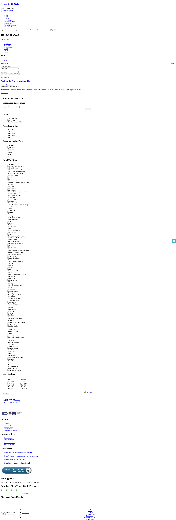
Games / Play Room (14, 258)
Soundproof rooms (13, 342)
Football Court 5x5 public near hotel (18, 250)
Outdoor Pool (12, 306)
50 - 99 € (10, 132)
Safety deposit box (13, 328)
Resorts (6, 50)
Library (10, 287)
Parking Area (12, 309)
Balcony (10, 177)
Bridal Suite (11, 197)
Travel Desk (11, 361)
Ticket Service (12, 355)
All (5, 42)
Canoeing (11, 201)
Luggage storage (13, 291)
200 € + (10, 137)
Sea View (11, 335)
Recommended (5, 63)
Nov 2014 (24, 387)
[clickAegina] (3, 493)
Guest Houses (8, 47)
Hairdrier (10, 265)
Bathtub (10, 184)
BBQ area (11, 186)
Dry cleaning (12, 232)
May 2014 (11, 387)
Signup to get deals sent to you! (10, 30)
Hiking (10, 269)
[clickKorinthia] (13, 493)
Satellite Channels (13, 331)
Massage (10, 293)
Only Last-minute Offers (15, 122)
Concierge (11, 212)
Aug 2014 (24, 381)
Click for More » (25, 493)
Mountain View (12, 296)
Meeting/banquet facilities (15, 295)
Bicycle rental (12, 193)
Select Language (5, 8)
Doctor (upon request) (14, 230)
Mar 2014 (11, 383)
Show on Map (89, 392)
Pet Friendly (11, 311)
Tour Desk (11, 359)
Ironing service (12, 280)
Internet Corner (12, 278)
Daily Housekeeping (14, 217)
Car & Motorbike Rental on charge (18, 205)
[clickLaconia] (18, 493)
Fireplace (10, 245)
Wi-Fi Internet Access (14, 370)
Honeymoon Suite (13, 271)
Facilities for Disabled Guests (16, 238)
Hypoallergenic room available (17, 274)
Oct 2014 (23, 385)
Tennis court (11, 352)
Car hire (10, 206)
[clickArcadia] (8, 493)
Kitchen (10, 282)
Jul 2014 (23, 379)
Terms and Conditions (10, 430)
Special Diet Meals (13, 346)
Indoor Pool (11, 276)
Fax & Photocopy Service (15, 243)
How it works (8, 438)
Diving (10, 228)
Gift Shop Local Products (15, 261)
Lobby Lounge (12, 289)
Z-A (5, 60)
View (9, 364)
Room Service (12, 324)
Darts (9, 221)
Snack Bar (11, 340)
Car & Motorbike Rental (15, 203)
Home (6, 15)
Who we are (7, 425)
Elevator (10, 234)
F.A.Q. (10, 20)
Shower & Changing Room (16, 337)
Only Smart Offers (13, 118)
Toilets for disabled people (15, 357)
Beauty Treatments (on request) (17, 192)
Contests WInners (9, 444)
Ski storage (11, 339)
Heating (10, 267)
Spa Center (11, 344)
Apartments (7, 44)
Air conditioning (13, 168)
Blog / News (8, 26)
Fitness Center (12, 247)
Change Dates (5, 74)
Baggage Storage (13, 175)
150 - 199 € (11, 135)
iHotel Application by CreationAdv (17, 463)
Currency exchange (13, 214)
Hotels (6, 17)
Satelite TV (11, 329)
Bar (9, 179)
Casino (10, 208)
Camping (7, 45)
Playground (11, 317)
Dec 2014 (24, 388)
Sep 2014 (24, 383)
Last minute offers (9, 22)
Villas (6, 52)
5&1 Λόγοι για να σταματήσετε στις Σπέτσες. (21, 456)
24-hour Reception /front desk (16, 166)
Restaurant (11, 320)
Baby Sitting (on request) (15, 173)
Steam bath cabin (13, 348)
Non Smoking (12, 302)
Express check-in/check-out (16, 236)
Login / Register (9, 439)
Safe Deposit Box (13, 326)
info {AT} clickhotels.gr (13, 400)
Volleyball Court (13, 366)
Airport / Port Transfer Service (17, 170)
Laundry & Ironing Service (16, 285)
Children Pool (12, 210)
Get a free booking (7, 10)
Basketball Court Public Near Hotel (18, 182)
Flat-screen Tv (12, 249)
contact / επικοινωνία (10, 402)
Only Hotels (11, 120)
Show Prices (4, 93)
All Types (11, 145)
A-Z (5, 58)
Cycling (10, 216)
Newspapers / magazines (15, 300)
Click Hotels (10, 3)
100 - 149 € (11, 133)
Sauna (10, 333)
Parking (10, 307)
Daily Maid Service (13, 219)
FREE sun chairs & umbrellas (16, 252)
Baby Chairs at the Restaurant (16, 171)
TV (9, 363)
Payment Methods (9, 443)
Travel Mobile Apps (10, 25)
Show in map (10, 85)
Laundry (10, 284)
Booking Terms (8, 427)
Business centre (12, 199)
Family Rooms (12, 239)
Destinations (8, 23)
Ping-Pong (11, 315)
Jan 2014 (10, 379)
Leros (2, 85)
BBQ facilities (12, 188)
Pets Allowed (12, 313)
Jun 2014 (10, 388)
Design (10, 223)
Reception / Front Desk (15, 318)
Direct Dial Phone (13, 227)
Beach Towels (12, 190)
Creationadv (25, 513)
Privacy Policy (8, 428)
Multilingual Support (14, 298)
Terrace (10, 353)
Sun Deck (11, 350)
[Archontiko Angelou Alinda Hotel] (5, 77)
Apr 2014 (11, 385)
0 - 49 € (10, 130)
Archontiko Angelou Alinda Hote (16, 81)
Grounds (10, 263)
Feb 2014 (11, 381)
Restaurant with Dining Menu (16, 322)
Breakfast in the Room (14, 195)
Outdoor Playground (14, 304)
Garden (10, 260)
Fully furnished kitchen (15, 254)
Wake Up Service (13, 368)
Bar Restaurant (12, 181)
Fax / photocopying (13, 241)
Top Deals (7, 18)
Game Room (12, 256)
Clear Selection (15, 74)
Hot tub (10, 273)
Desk (9, 225)
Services (6, 423)
